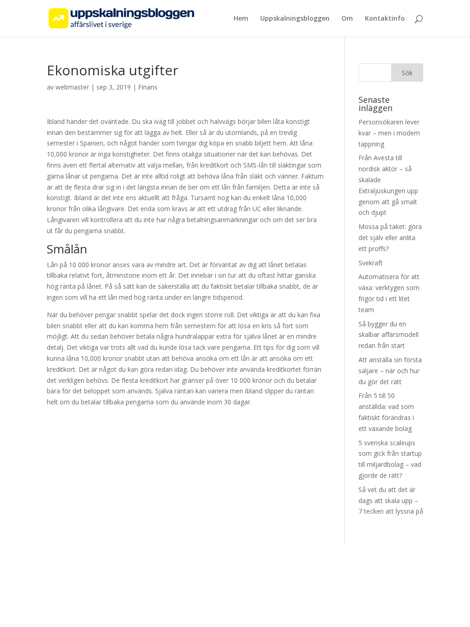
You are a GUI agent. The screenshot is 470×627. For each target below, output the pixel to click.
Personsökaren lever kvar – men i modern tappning (389, 133)
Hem (241, 18)
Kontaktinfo (385, 18)
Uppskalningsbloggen (295, 18)
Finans (147, 87)
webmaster (72, 87)
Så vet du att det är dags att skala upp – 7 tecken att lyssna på (390, 500)
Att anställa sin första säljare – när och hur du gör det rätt (390, 370)
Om (347, 18)
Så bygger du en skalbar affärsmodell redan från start (388, 334)
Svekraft (370, 262)
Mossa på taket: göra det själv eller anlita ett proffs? (390, 237)
